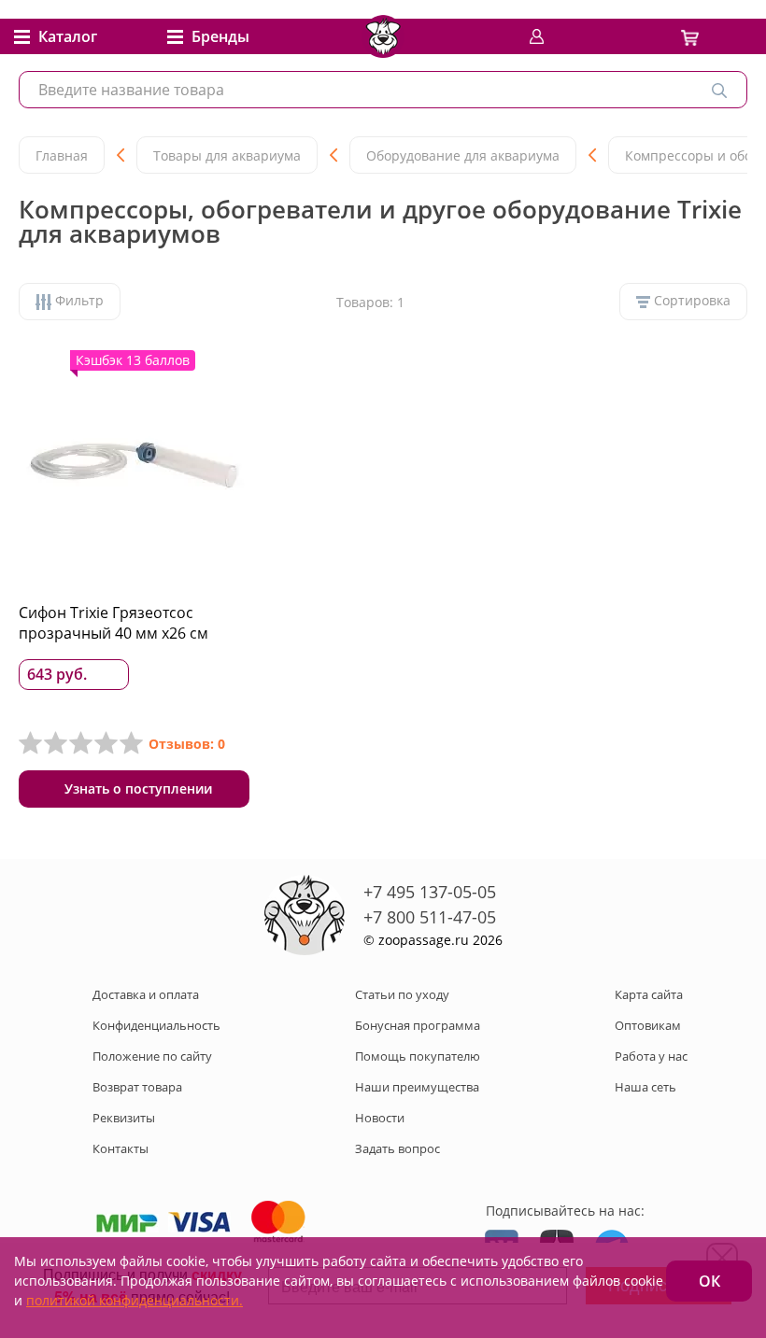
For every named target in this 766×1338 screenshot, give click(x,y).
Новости (379, 1117)
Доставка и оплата (145, 994)
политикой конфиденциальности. (134, 1300)
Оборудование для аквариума (463, 155)
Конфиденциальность (156, 1025)
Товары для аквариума (227, 155)
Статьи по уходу (402, 994)
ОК (709, 1281)
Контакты (120, 1148)
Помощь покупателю (417, 1056)
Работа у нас (651, 1056)
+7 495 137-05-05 (429, 891)
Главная (61, 155)
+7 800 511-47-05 (429, 917)
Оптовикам (648, 1025)
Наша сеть (645, 1086)
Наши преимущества (417, 1086)
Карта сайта (649, 994)
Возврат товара (137, 1086)
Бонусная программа (417, 1025)
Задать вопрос (397, 1148)
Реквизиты (123, 1117)
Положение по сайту (152, 1056)
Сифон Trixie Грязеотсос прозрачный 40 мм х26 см (113, 622)
